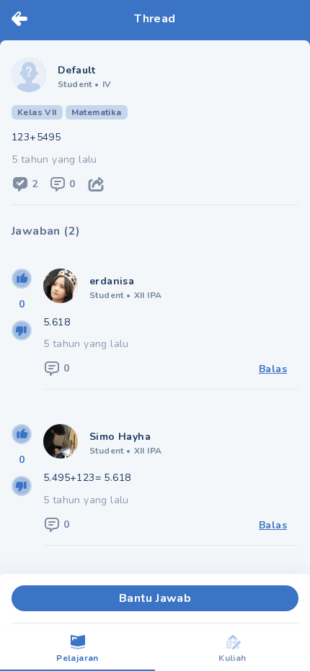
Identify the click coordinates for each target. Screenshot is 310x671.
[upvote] (22, 279)
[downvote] (22, 330)
